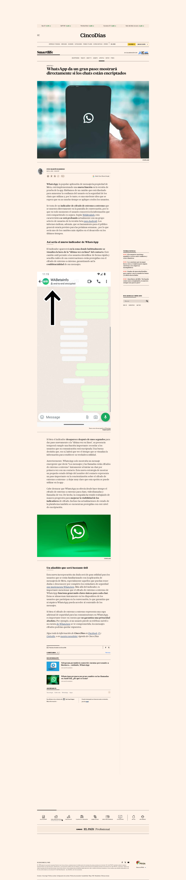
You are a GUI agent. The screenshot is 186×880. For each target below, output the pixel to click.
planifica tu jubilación (82, 819)
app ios (133, 819)
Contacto (39, 875)
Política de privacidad (75, 875)
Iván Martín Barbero (56, 169)
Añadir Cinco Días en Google (102, 176)
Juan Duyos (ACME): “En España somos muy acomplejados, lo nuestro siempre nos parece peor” (136, 281)
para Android (90, 221)
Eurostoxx (132, 305)
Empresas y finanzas (54, 44)
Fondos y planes (87, 44)
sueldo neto (68, 819)
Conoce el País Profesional (93, 829)
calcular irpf (43, 819)
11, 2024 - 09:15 (53, 171)
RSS (93, 875)
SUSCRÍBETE (131, 44)
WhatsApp (65, 692)
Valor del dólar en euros (132, 26)
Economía (70, 44)
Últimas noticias (97, 44)
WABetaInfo (89, 215)
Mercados (64, 44)
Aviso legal (45, 875)
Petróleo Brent (85, 26)
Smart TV (89, 58)
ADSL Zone (143, 52)
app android (143, 819)
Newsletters (98, 875)
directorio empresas (107, 819)
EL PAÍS (112, 43)
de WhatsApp (63, 624)
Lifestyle (101, 58)
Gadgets (95, 58)
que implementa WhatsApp (60, 587)
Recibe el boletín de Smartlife (57, 647)
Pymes (112, 58)
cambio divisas (95, 819)
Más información (51, 701)
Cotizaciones (78, 44)
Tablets (83, 58)
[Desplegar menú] (38, 35)
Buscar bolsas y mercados (132, 296)
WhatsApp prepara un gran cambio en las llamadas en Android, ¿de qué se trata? (85, 677)
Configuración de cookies (63, 875)
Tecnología (50, 692)
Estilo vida (57, 692)
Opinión (106, 44)
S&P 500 (62, 26)
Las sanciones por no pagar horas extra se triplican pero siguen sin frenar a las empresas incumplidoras (135, 264)
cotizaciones (120, 819)
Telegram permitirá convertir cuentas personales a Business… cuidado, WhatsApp (85, 664)
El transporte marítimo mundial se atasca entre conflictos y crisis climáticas (135, 256)
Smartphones (75, 58)
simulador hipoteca (56, 819)
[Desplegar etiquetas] (109, 692)
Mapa (90, 875)
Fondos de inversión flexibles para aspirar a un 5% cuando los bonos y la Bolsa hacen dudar (136, 273)
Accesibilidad (84, 875)
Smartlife (45, 52)
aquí (87, 701)
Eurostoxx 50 (107, 26)
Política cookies (52, 875)
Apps (71, 692)
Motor (107, 58)
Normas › (108, 652)
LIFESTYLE (50, 65)
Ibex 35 (44, 26)
